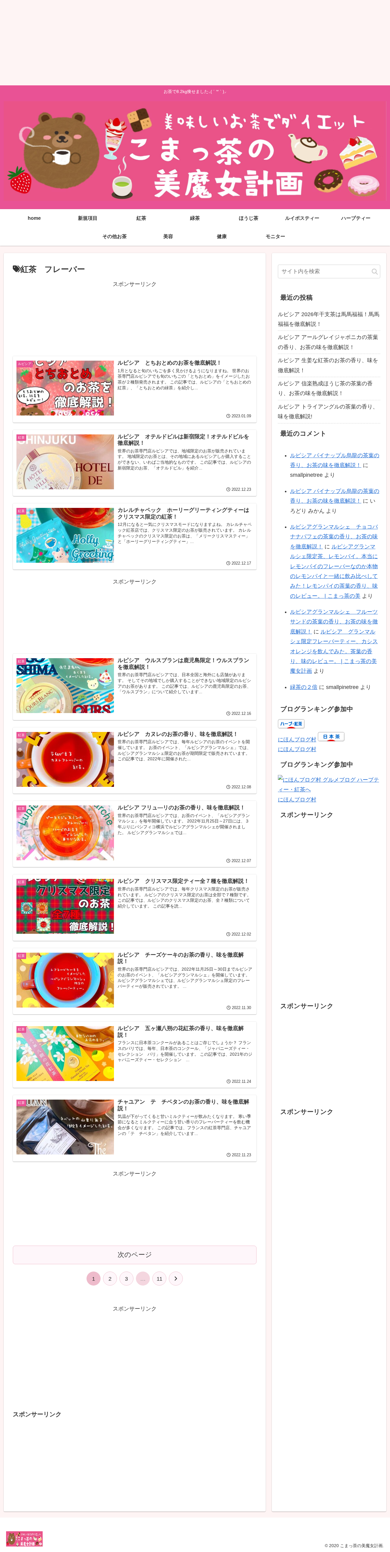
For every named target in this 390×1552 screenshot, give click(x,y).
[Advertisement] (183, 42)
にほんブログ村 (297, 740)
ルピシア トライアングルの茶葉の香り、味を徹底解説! (328, 411)
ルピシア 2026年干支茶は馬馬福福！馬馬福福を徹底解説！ (328, 319)
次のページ (135, 1254)
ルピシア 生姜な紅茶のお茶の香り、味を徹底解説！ (328, 365)
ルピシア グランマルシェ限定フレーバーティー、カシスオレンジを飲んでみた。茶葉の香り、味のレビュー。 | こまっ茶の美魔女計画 (334, 651)
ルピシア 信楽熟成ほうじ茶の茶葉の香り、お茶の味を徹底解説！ (325, 388)
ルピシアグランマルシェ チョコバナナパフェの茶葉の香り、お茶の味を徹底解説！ (334, 537)
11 (159, 1279)
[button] (374, 272)
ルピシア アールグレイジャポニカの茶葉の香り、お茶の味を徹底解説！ (328, 342)
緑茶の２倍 (303, 687)
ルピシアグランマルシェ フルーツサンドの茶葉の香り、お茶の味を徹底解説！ (334, 622)
